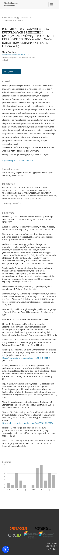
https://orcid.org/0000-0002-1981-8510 (15, 55)
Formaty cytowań (12, 203)
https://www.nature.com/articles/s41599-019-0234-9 (26, 358)
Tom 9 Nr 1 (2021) (9, 17)
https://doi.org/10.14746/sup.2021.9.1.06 (17, 160)
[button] (6, 549)
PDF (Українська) (11, 72)
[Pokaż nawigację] (51, 4)
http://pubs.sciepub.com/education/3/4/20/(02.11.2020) (27, 423)
